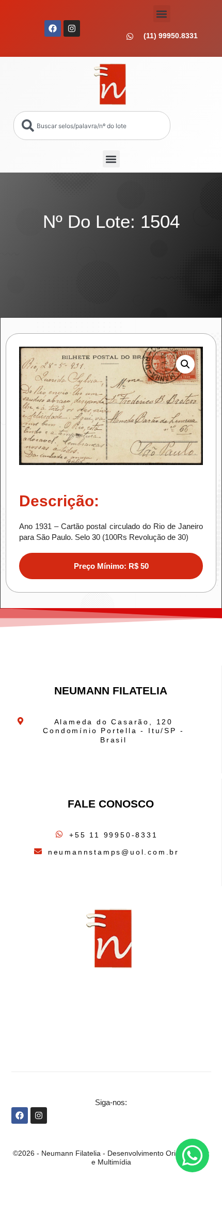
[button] (161, 13)
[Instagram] (72, 28)
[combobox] (91, 125)
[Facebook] (52, 28)
